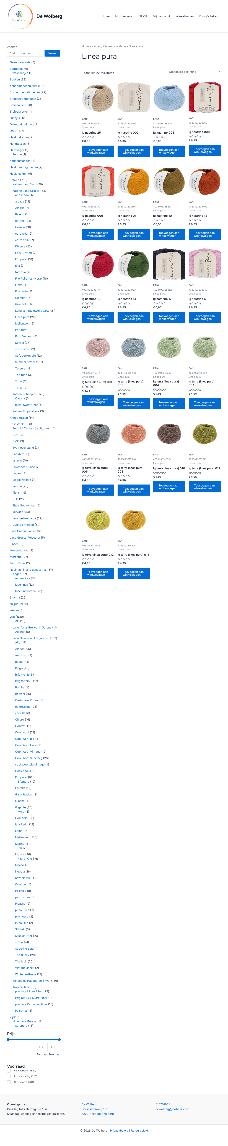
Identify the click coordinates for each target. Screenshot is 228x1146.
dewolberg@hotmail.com (172, 1109)
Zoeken (12, 47)
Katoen (96, 46)
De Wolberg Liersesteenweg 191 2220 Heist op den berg (97, 1108)
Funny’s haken (208, 16)
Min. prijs (42, 1054)
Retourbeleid (139, 1130)
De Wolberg (49, 16)
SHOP (143, 16)
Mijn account (161, 16)
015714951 (163, 1104)
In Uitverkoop (124, 16)
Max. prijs (54, 1054)
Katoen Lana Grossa (115, 46)
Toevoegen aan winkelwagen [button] (97, 151)
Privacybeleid (119, 1130)
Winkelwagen (185, 16)
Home (106, 16)
